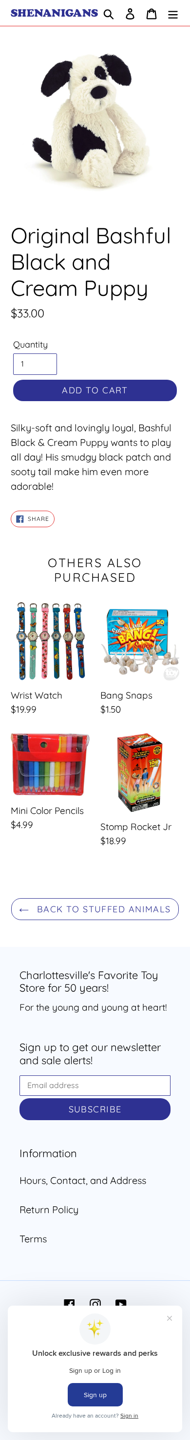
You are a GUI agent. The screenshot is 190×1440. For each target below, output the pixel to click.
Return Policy (48, 1209)
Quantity (30, 344)
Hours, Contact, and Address (82, 1180)
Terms (33, 1239)
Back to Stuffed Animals (102, 909)
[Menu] (173, 13)
